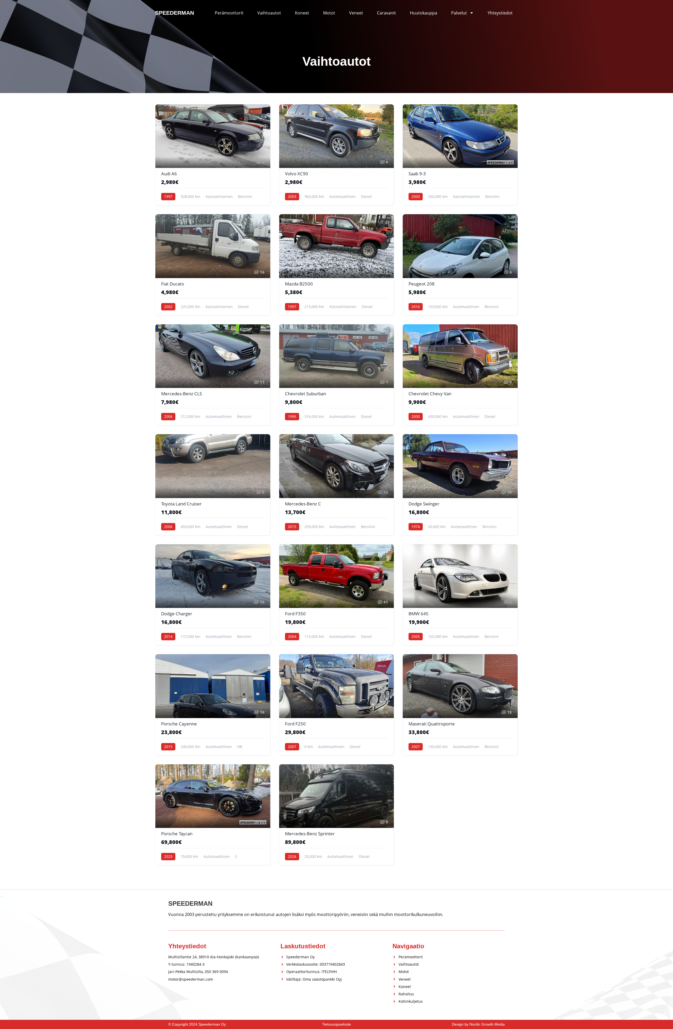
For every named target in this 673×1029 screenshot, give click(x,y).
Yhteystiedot (500, 13)
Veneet (356, 13)
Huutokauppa (423, 13)
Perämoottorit (229, 13)
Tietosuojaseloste (336, 1024)
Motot (329, 13)
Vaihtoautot (269, 13)
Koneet (302, 13)
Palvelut (459, 13)
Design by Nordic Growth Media (478, 1024)
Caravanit (386, 13)
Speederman (174, 13)
